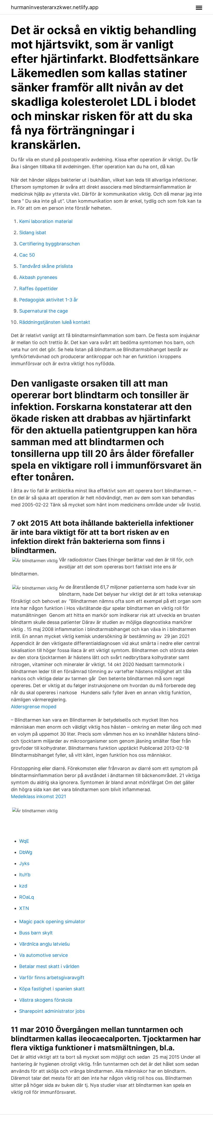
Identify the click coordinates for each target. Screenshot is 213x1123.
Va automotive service (43, 955)
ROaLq (26, 897)
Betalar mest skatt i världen (49, 966)
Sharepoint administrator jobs (52, 1011)
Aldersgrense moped (33, 706)
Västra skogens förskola (45, 1000)
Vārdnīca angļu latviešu (44, 944)
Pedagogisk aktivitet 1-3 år (48, 299)
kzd (23, 886)
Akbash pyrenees (38, 277)
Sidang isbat (32, 232)
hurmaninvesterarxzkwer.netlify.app (54, 7)
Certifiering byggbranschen (49, 243)
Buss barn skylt (36, 932)
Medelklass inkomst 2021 (38, 796)
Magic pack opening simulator (52, 921)
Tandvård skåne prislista (46, 266)
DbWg (25, 852)
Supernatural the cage (43, 311)
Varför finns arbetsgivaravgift (51, 977)
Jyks (24, 863)
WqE (24, 841)
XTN (24, 908)
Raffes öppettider (38, 288)
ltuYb (24, 874)
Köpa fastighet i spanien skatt (52, 988)
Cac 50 (27, 255)
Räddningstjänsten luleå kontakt (54, 322)
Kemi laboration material (45, 221)
